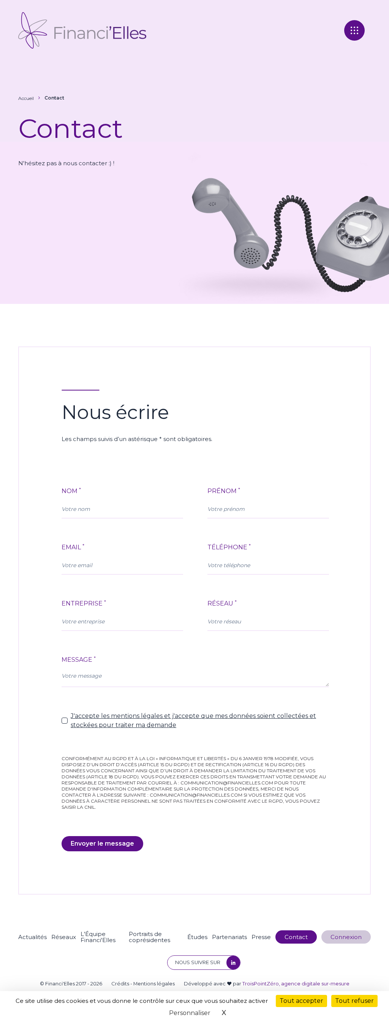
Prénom (223, 491)
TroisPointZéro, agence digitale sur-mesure (295, 983)
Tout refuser (354, 1000)
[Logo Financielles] (82, 30)
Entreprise (84, 603)
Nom (71, 491)
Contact (54, 98)
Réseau (222, 603)
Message (79, 659)
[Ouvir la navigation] (354, 30)
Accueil (26, 98)
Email (73, 547)
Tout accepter (301, 1000)
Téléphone (229, 547)
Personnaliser (189, 1013)
